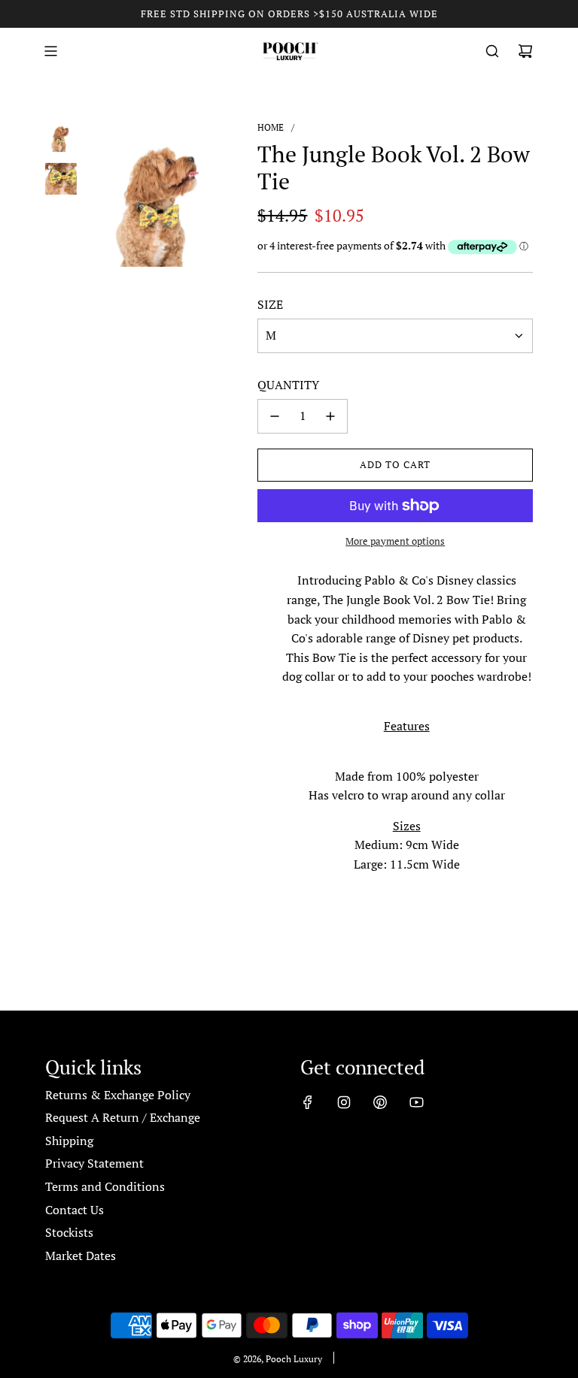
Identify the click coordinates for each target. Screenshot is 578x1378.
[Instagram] (343, 1102)
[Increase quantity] (330, 416)
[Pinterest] (380, 1102)
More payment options (395, 541)
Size (270, 304)
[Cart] (525, 51)
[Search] (492, 51)
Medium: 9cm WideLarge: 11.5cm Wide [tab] (407, 844)
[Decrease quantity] (274, 416)
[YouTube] (416, 1102)
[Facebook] (307, 1102)
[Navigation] (50, 51)
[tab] (406, 717)
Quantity (288, 384)
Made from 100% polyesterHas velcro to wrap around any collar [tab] (407, 786)
